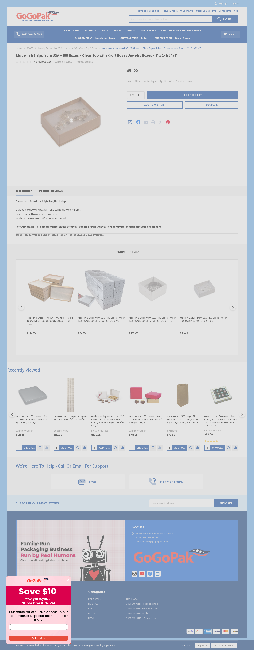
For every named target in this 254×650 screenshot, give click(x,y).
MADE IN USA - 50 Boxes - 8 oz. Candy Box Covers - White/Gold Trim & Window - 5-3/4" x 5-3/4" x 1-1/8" (220, 421)
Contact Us (225, 10)
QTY (132, 95)
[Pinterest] (168, 122)
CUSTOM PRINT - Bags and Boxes (181, 30)
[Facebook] (138, 122)
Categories (96, 592)
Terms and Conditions (148, 10)
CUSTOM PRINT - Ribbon (134, 38)
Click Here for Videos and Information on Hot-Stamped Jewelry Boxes (60, 235)
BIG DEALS (90, 30)
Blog (235, 10)
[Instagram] (134, 574)
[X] (161, 122)
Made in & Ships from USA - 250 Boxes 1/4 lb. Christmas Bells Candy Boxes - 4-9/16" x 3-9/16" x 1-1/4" (107, 421)
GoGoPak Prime (61, 431)
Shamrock (172, 431)
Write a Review (63, 62)
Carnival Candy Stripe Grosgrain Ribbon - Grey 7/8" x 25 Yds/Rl (70, 418)
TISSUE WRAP (148, 30)
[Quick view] (55, 345)
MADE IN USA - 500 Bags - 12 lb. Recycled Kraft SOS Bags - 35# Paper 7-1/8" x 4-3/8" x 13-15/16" (183, 419)
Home (19, 48)
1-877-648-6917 (151, 537)
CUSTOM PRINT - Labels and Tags (95, 38)
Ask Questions (84, 62)
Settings (186, 645)
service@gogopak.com (155, 541)
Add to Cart (193, 95)
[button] (71, 550)
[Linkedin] (158, 574)
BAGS (105, 30)
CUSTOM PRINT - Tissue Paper (172, 38)
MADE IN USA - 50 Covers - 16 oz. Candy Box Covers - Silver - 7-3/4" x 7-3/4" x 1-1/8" (32, 419)
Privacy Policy (170, 10)
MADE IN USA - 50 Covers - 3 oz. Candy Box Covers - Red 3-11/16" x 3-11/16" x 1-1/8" (145, 419)
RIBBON (131, 30)
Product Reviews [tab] (51, 191)
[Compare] (47, 448)
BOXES (117, 30)
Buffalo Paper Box (24, 431)
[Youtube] (142, 574)
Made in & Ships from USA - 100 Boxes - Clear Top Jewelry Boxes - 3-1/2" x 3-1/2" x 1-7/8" (152, 319)
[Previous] (21, 307)
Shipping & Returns (206, 10)
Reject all (202, 645)
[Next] (233, 307)
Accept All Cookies (224, 645)
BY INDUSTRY (71, 30)
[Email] (146, 122)
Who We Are (186, 10)
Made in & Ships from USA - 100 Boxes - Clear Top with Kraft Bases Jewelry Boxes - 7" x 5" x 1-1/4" (50, 320)
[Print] (153, 122)
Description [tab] (24, 191)
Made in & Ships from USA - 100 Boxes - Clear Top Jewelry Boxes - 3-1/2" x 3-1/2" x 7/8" (101, 319)
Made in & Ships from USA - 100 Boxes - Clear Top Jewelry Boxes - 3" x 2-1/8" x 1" (203, 319)
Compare (212, 105)
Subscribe (226, 503)
